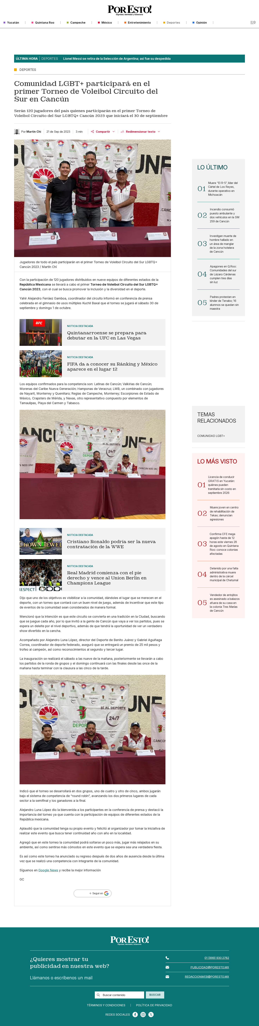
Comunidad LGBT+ (211, 435)
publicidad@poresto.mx (209, 967)
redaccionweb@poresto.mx (207, 976)
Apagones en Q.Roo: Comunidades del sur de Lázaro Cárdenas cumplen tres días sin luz (223, 274)
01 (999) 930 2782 (217, 958)
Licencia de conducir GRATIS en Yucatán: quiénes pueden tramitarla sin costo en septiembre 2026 (222, 485)
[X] (151, 1014)
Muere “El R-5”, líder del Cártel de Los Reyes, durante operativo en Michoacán (223, 188)
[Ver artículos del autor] (16, 131)
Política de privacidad (154, 1005)
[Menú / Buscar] (252, 22)
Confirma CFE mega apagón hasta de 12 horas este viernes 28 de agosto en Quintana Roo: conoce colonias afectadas (224, 543)
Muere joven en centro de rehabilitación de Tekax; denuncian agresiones (224, 513)
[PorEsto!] (129, 10)
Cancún (26, 289)
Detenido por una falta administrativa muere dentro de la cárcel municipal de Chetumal (224, 574)
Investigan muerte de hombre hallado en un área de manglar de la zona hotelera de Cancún (223, 244)
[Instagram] (143, 1014)
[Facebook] (135, 1014)
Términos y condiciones (106, 1005)
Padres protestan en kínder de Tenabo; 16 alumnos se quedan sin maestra (224, 302)
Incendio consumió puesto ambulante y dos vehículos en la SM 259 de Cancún (224, 215)
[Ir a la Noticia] (92, 332)
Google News (48, 870)
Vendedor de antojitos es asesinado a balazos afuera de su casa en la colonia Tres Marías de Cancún (225, 603)
